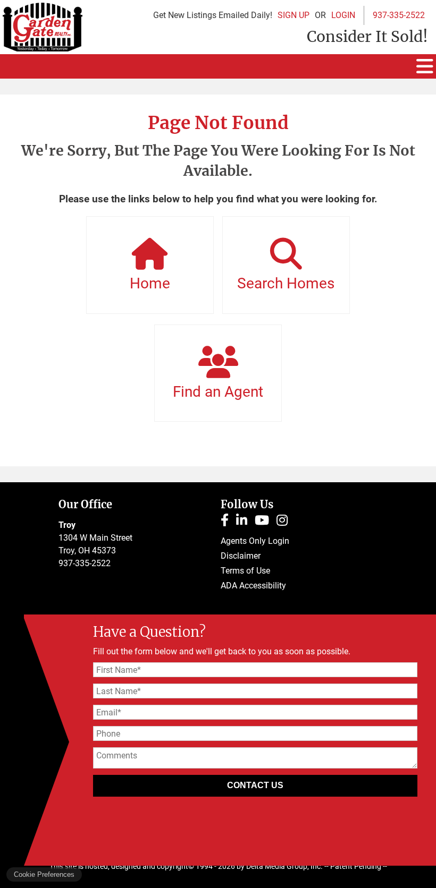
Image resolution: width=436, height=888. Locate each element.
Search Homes (285, 283)
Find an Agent (218, 391)
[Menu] (424, 66)
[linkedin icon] (245, 522)
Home (150, 283)
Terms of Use (245, 571)
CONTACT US (255, 785)
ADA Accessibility (253, 585)
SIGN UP (293, 15)
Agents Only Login (255, 541)
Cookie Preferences (44, 874)
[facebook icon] (228, 522)
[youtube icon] (265, 522)
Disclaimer (241, 556)
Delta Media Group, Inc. (284, 866)
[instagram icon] (284, 522)
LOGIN (343, 15)
